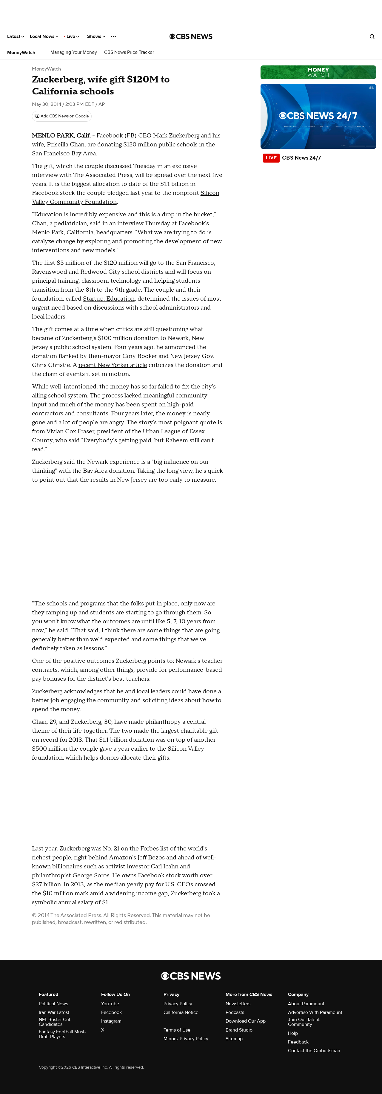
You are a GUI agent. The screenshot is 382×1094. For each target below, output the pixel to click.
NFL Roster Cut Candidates (54, 1022)
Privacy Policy (178, 1003)
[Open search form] (372, 36)
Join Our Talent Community (304, 1022)
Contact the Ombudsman (314, 1050)
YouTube (110, 1003)
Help (293, 1033)
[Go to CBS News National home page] (191, 36)
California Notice (181, 1012)
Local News (43, 36)
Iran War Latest (54, 1012)
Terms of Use (177, 1030)
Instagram (111, 1021)
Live (71, 36)
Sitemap (234, 1038)
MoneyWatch (21, 53)
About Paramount (306, 1003)
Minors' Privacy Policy (186, 1038)
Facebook (111, 1012)
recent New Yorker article (112, 365)
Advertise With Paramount (315, 1012)
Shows (95, 36)
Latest (14, 36)
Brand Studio (239, 1030)
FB (131, 136)
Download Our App (246, 1021)
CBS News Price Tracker (129, 52)
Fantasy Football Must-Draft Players (62, 1034)
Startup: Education (109, 299)
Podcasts (235, 1012)
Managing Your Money (73, 52)
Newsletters (238, 1003)
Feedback (298, 1042)
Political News (53, 1003)
